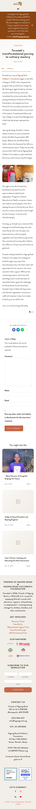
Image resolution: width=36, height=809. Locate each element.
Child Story (18, 45)
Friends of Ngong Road (18, 3)
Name (7, 390)
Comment (8, 356)
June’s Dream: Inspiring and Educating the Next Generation (17, 559)
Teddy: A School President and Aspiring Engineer (16, 518)
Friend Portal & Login (18, 630)
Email (7, 400)
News (3, 69)
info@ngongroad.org (21, 36)
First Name (11, 677)
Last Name (25, 677)
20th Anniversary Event (18, 633)
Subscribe (18, 690)
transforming (14, 305)
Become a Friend (18, 621)
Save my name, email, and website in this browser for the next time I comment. (18, 417)
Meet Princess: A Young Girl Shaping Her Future (16, 477)
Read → (29, 484)
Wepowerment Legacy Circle (18, 627)
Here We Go (18, 624)
